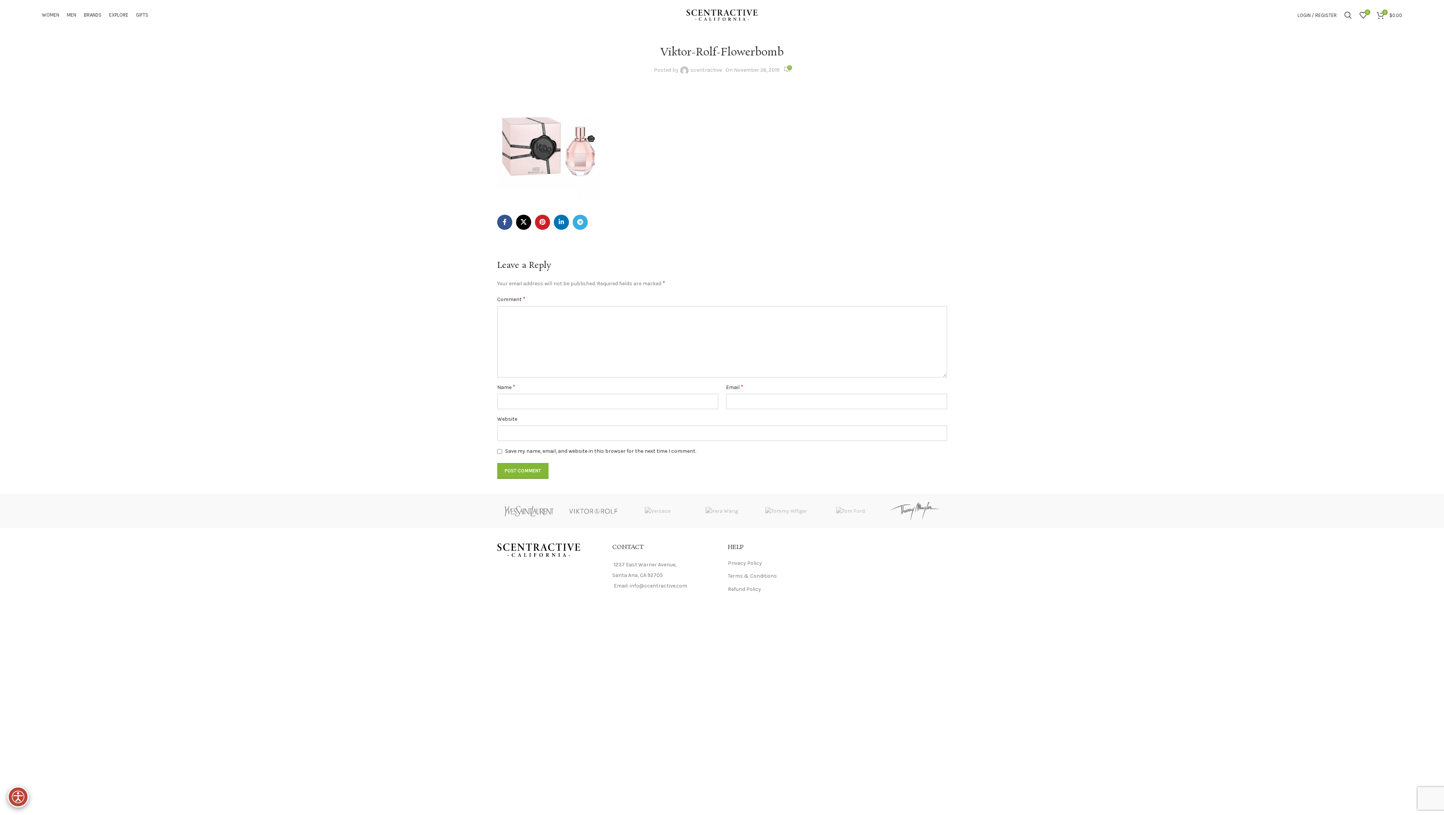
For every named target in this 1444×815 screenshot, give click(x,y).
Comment (511, 299)
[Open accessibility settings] (18, 796)
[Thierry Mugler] (915, 511)
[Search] (1348, 15)
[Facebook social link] (504, 222)
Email (734, 387)
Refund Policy (744, 589)
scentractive (706, 70)
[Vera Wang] (722, 511)
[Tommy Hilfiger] (786, 511)
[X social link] (523, 222)
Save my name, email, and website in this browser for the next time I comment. (600, 451)
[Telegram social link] (580, 222)
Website (507, 419)
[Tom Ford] (850, 511)
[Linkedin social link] (561, 222)
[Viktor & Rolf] (593, 511)
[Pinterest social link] (542, 222)
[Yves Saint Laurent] (529, 511)
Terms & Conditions (752, 576)
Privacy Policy (745, 563)
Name (506, 387)
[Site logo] (722, 14)
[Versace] (658, 511)
